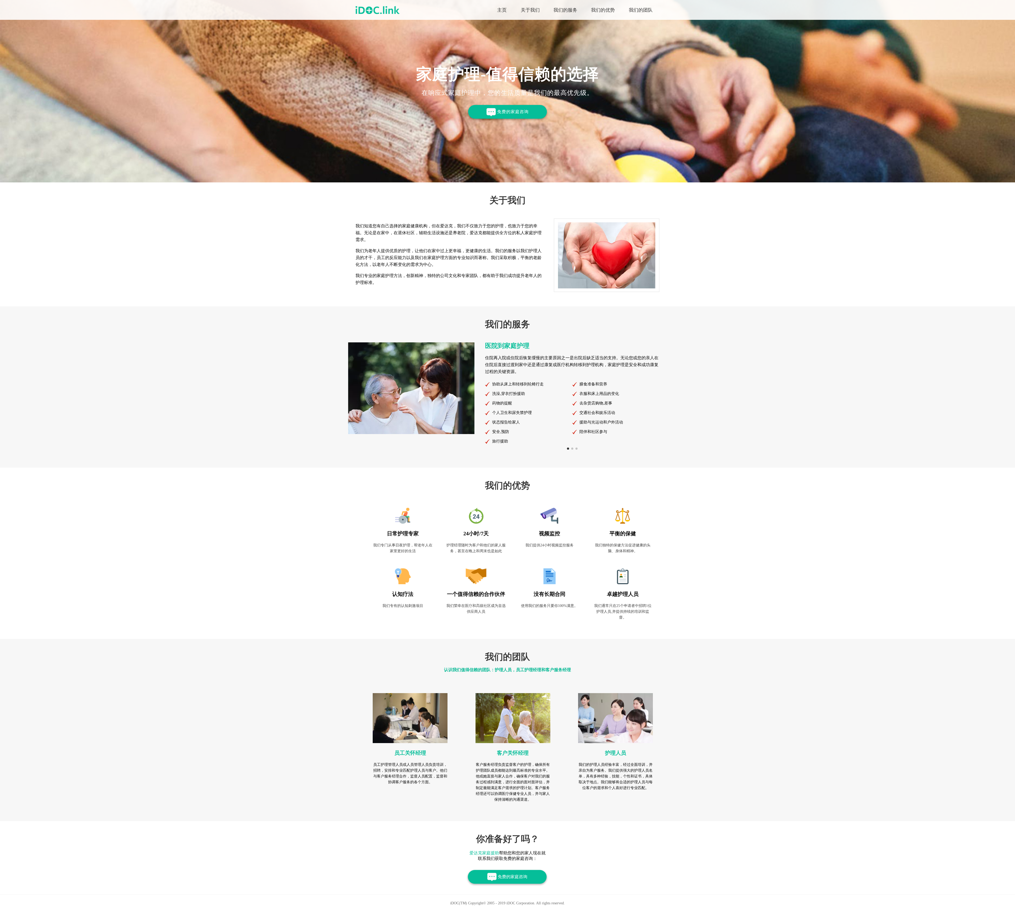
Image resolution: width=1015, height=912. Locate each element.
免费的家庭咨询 (512, 111)
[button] (568, 449)
